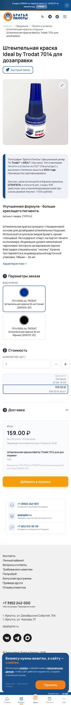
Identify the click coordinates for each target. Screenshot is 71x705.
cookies (23, 668)
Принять (50, 685)
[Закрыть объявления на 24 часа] (67, 5)
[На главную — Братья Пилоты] (15, 16)
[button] (35, 5)
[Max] (57, 17)
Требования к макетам (17, 569)
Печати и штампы (42, 26)
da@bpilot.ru (24, 515)
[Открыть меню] (64, 16)
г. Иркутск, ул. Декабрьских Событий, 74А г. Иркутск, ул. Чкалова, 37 (29, 617)
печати (12, 166)
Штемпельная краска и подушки (24, 29)
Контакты (9, 556)
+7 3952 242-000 (16, 603)
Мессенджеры (10, 606)
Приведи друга (13, 583)
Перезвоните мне (26, 606)
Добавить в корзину (35, 482)
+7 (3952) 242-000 (28, 503)
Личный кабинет (13, 560)
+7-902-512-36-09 (27, 526)
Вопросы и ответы (15, 565)
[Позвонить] (43, 17)
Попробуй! (10, 574)
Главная (7, 26)
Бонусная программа (17, 578)
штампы (24, 166)
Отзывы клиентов (14, 587)
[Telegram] (50, 17)
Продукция (22, 26)
